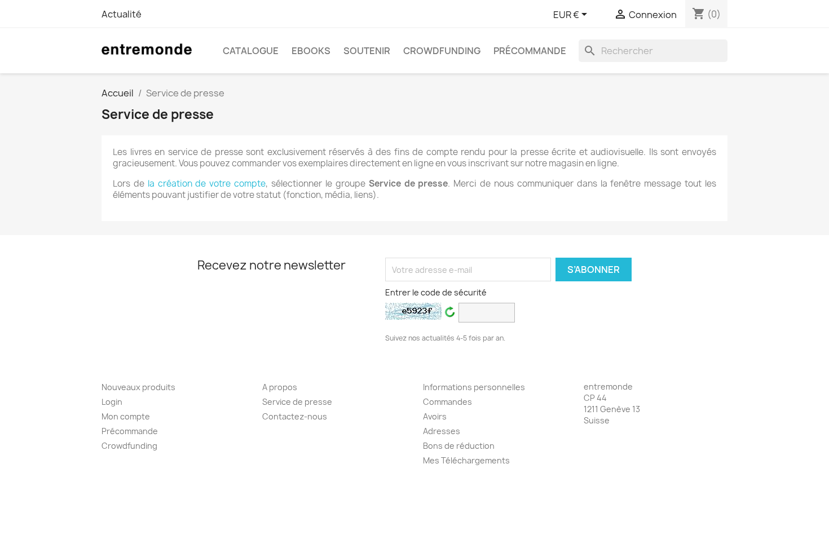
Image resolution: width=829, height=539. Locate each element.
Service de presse (297, 401)
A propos (279, 387)
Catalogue (251, 51)
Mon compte (126, 416)
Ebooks (311, 51)
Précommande (529, 51)
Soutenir (366, 51)
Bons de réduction (459, 445)
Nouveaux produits (138, 387)
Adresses (441, 431)
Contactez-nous (294, 416)
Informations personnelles (474, 387)
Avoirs (435, 416)
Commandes (447, 401)
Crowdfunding (441, 51)
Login (112, 401)
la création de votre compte (207, 183)
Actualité (122, 14)
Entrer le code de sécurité (436, 292)
